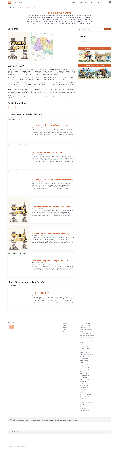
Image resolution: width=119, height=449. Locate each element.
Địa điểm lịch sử (21, 7)
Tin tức (106, 2)
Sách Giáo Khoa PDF (85, 368)
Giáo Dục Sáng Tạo (85, 323)
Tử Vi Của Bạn (83, 377)
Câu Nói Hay (83, 398)
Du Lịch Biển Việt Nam (85, 364)
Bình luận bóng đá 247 (85, 373)
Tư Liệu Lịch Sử (83, 327)
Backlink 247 (83, 366)
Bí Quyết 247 (83, 381)
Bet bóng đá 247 (84, 385)
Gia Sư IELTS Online (84, 331)
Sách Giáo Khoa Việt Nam (86, 337)
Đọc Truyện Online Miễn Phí (86, 379)
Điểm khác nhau (84, 371)
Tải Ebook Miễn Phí (84, 375)
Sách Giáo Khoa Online (85, 339)
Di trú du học (83, 389)
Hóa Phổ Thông (84, 343)
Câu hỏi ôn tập (99, 2)
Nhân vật (73, 2)
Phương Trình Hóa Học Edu (86, 402)
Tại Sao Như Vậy (84, 358)
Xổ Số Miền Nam (84, 346)
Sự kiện (80, 2)
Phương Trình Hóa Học (85, 325)
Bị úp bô (82, 406)
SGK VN (82, 400)
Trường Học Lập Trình (85, 344)
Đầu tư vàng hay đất (85, 352)
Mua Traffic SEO (84, 387)
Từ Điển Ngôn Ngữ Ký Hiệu (86, 329)
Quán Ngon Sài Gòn (85, 410)
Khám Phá (82, 41)
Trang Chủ (12, 7)
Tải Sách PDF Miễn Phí (85, 348)
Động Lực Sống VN (84, 396)
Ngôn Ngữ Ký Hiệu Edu (85, 395)
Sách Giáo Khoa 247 (85, 370)
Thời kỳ (92, 2)
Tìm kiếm (107, 29)
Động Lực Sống (84, 360)
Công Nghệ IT (83, 408)
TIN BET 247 (83, 383)
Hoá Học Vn (83, 391)
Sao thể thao (83, 350)
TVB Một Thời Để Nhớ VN (86, 393)
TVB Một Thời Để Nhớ (85, 333)
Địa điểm (86, 2)
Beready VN (83, 404)
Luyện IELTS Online (84, 356)
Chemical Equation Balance (87, 335)
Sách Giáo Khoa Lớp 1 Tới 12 (87, 341)
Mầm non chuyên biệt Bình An (87, 354)
